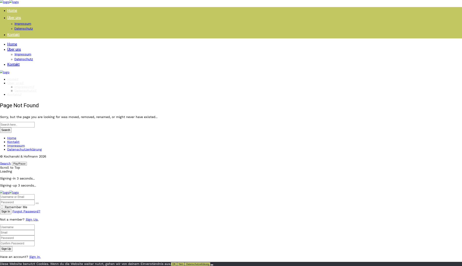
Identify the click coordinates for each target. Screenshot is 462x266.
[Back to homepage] (9, 192)
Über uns (15, 83)
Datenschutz (25, 90)
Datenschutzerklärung (24, 149)
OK (174, 264)
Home (13, 79)
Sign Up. (32, 219)
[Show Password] (37, 203)
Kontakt (14, 94)
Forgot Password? (26, 211)
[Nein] (211, 264)
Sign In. (35, 257)
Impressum (24, 87)
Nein (181, 264)
